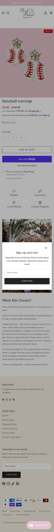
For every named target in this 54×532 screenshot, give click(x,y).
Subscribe (27, 281)
